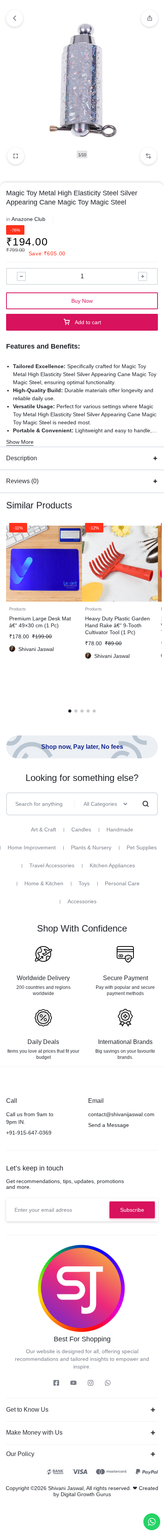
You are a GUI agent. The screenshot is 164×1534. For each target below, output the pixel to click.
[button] (148, 156)
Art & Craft (43, 829)
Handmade (119, 829)
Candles (81, 829)
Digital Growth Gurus (86, 1494)
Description (21, 458)
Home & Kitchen (43, 883)
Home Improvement (32, 847)
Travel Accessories (51, 865)
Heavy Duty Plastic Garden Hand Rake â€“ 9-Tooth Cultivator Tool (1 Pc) (117, 625)
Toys (84, 883)
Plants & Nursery (91, 847)
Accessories (82, 901)
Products (17, 609)
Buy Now (82, 301)
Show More (20, 442)
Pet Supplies (142, 847)
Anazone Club (28, 219)
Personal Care (122, 883)
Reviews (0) (22, 481)
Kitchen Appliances (112, 865)
